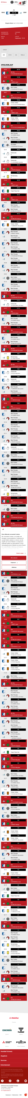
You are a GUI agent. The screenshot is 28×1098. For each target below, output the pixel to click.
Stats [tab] (10, 55)
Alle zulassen (14, 557)
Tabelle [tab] (23, 55)
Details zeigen (20, 553)
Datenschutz (15, 1095)
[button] (4, 2)
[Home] (22, 3)
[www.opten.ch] (25, 1095)
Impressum (8, 1095)
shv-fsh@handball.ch (6, 1090)
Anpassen (13, 562)
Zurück (5, 49)
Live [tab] (4, 55)
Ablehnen (14, 567)
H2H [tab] (16, 55)
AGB (21, 1095)
